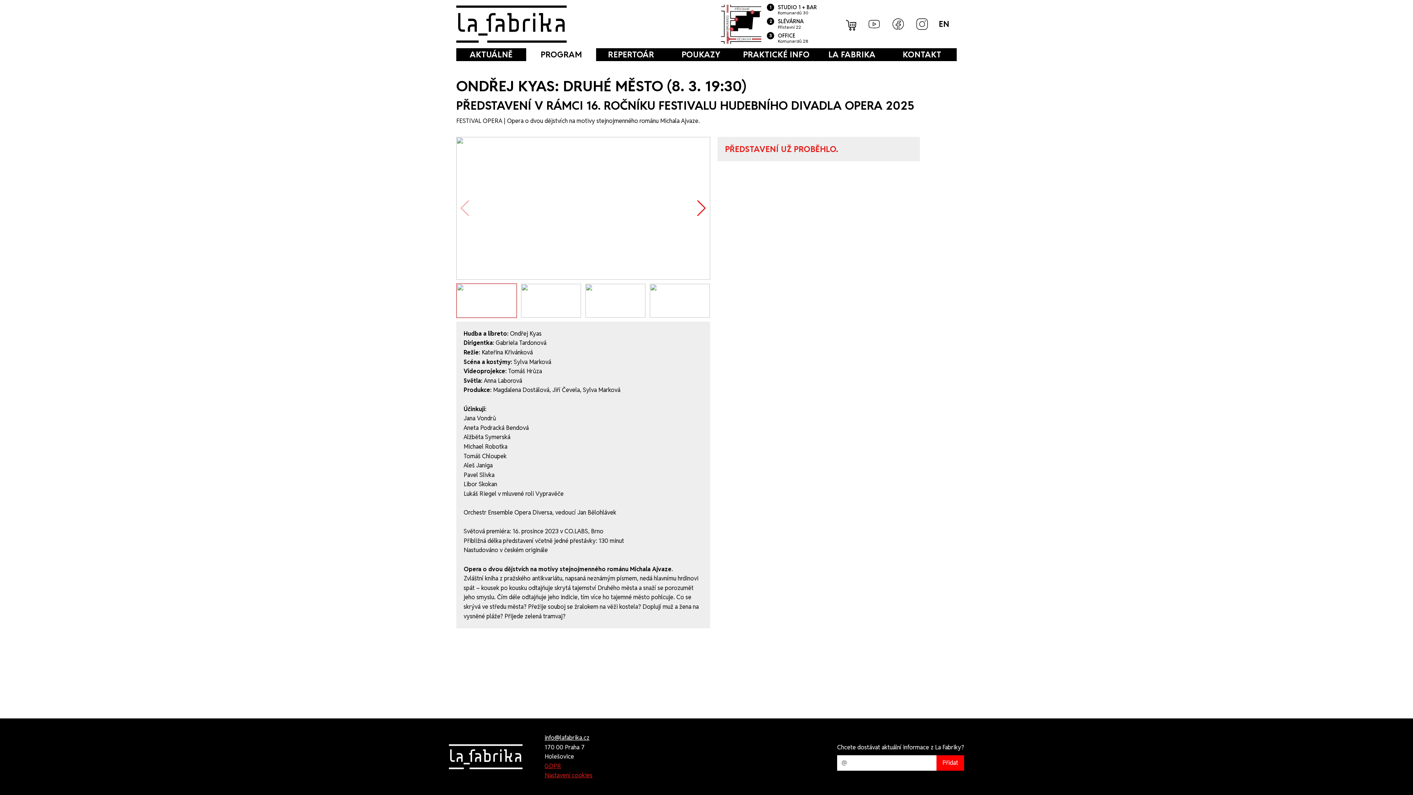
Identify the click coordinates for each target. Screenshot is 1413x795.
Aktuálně (491, 54)
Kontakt (922, 54)
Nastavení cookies (568, 775)
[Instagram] (922, 24)
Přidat (950, 763)
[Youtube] (874, 24)
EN (944, 24)
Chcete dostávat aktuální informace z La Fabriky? (900, 747)
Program (561, 54)
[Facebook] (898, 24)
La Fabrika (851, 54)
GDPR (553, 766)
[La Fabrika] (511, 24)
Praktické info (776, 54)
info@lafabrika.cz (567, 738)
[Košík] (851, 24)
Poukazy (700, 54)
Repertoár (631, 54)
